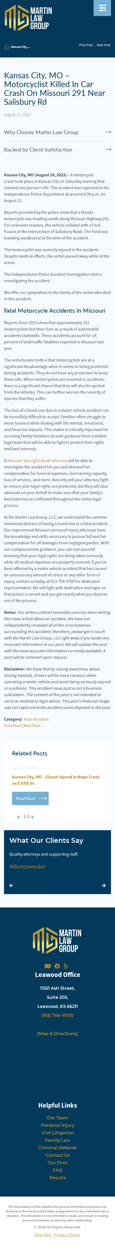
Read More (25, 798)
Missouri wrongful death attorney (37, 460)
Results (57, 1177)
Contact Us (57, 1155)
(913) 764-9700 (57, 1015)
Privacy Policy (67, 1234)
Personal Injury (57, 1125)
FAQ (57, 1170)
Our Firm (57, 1162)
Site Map (43, 1234)
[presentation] (18, 817)
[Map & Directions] (57, 1033)
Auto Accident (36, 719)
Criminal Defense (57, 1147)
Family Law (57, 1140)
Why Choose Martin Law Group (41, 132)
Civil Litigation (57, 1132)
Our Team (57, 1117)
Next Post (103, 45)
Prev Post (86, 45)
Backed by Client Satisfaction (38, 149)
